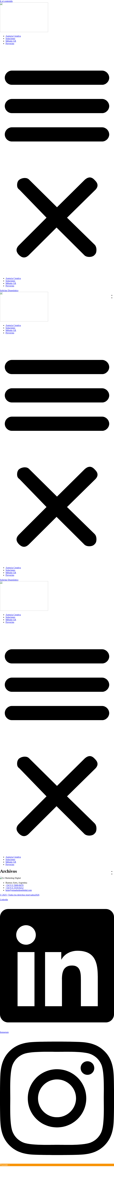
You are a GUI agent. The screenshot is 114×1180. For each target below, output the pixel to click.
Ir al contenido (6, 1)
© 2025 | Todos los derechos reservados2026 (19, 895)
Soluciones (10, 38)
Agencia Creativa (13, 36)
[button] (57, 161)
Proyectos (10, 43)
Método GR (11, 41)
